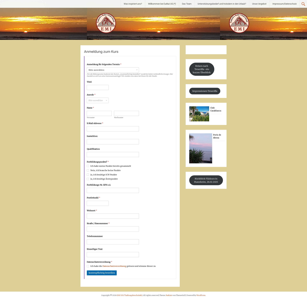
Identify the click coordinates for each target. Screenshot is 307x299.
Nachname (118, 118)
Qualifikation (93, 149)
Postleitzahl (93, 198)
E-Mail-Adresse (95, 123)
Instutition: (92, 136)
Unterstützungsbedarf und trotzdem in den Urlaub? (222, 4)
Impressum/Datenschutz (284, 4)
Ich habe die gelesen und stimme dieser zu (123, 266)
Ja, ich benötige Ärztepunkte (104, 179)
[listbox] (98, 100)
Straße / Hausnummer (98, 223)
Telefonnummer (95, 236)
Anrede (91, 95)
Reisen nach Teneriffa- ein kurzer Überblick (202, 69)
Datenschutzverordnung (114, 266)
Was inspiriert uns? (133, 4)
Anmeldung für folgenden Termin (104, 64)
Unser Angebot (259, 4)
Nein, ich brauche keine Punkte (105, 170)
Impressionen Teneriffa (204, 91)
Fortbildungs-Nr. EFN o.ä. (99, 185)
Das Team (187, 4)
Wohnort (92, 210)
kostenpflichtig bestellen (102, 273)
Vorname (90, 118)
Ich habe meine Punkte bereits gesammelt (110, 166)
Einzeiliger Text (95, 249)
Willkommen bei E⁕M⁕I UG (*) (162, 4)
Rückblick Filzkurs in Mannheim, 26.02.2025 (206, 180)
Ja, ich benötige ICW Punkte (103, 174)
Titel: (89, 82)
